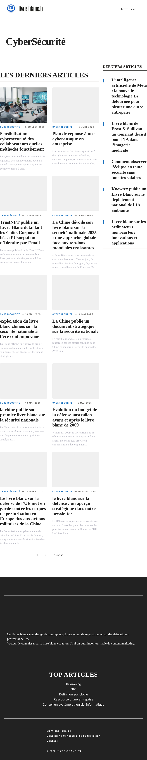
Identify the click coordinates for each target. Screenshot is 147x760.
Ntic (73, 689)
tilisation (73, 735)
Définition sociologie (73, 694)
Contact (52, 740)
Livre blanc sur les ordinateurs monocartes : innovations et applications (129, 232)
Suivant (58, 554)
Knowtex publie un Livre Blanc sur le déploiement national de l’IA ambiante (129, 200)
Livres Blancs (128, 9)
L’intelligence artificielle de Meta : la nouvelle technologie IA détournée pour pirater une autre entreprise (129, 96)
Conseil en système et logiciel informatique (73, 704)
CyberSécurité (10, 127)
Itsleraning (73, 684)
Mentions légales (59, 730)
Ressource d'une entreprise (73, 699)
